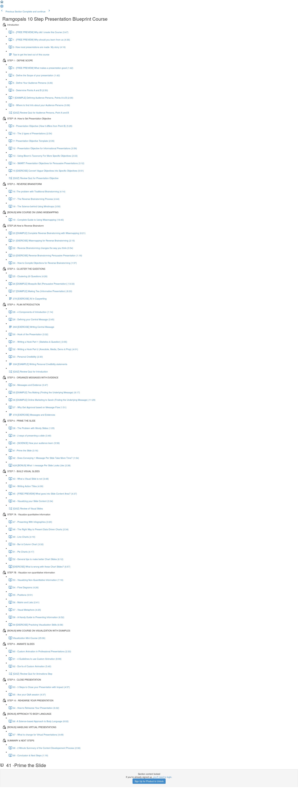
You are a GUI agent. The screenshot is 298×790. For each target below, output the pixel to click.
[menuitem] (2, 7)
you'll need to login (162, 777)
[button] (2, 2)
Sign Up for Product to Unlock (149, 781)
